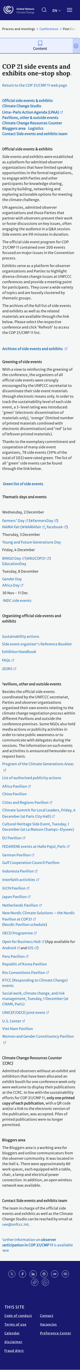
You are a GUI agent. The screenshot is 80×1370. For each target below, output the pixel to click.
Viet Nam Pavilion (17, 1028)
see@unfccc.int (15, 1224)
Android (9, 948)
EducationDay (14, 563)
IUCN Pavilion (14, 888)
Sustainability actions (20, 636)
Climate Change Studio (21, 106)
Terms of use (15, 1324)
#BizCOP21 (36, 558)
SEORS (6, 668)
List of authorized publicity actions (31, 778)
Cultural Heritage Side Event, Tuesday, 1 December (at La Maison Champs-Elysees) (38, 827)
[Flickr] (54, 1274)
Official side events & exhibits (27, 100)
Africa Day (11, 585)
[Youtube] (65, 1274)
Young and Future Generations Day (31, 542)
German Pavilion (16, 855)
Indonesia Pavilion (18, 871)
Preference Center (55, 1333)
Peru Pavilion (13, 956)
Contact (46, 1316)
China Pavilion (14, 794)
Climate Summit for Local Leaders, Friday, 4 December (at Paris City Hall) (39, 813)
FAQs (5, 660)
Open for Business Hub (21, 941)
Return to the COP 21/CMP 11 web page (34, 85)
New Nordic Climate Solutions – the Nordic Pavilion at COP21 (38, 916)
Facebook (55, 527)
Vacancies (48, 1324)
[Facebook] (22, 1274)
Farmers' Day (13, 520)
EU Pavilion (12, 838)
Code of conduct (18, 1316)
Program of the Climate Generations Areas (38, 764)
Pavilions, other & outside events (30, 117)
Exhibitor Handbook (18, 651)
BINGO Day (11, 558)
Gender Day (12, 579)
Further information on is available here (37, 1245)
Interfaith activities (18, 879)
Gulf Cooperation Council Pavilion (31, 862)
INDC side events (17, 600)
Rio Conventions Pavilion (23, 972)
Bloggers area (14, 128)
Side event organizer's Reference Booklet (36, 644)
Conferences (49, 29)
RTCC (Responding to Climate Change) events (35, 983)
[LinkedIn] (33, 1274)
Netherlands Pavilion (20, 905)
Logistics (36, 128)
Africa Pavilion (14, 786)
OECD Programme (17, 933)
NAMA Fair (11, 527)
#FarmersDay (41, 520)
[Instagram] (44, 1274)
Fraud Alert (14, 1351)
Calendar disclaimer (13, 1337)
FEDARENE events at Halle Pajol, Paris (34, 846)
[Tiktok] (34, 1282)
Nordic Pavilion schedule (25, 924)
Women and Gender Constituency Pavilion (38, 1036)
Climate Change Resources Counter (32, 123)
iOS (30, 948)
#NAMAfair (31, 527)
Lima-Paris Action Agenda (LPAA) (30, 112)
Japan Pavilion (14, 896)
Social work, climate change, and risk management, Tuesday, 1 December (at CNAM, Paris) (35, 998)
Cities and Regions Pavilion (25, 802)
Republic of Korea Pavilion (24, 964)
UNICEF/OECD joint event (23, 1012)
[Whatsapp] (45, 1282)
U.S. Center (11, 1021)
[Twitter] (11, 1274)
